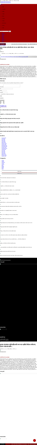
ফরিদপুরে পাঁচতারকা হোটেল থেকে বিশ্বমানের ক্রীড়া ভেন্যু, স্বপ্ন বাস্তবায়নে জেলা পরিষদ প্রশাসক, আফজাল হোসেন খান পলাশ (16, 222)
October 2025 (4, 147)
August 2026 (4, 137)
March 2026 (4, 142)
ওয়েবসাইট (1, 92)
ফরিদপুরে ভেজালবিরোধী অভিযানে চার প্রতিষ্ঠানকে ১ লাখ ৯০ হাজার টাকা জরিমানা (10, 190)
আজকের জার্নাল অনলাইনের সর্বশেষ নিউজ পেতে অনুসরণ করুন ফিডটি (14, 56)
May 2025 (3, 152)
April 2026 (3, 141)
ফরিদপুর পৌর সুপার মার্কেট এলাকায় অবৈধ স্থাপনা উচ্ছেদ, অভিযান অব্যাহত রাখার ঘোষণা (11, 255)
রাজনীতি (3, 11)
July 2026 (3, 138)
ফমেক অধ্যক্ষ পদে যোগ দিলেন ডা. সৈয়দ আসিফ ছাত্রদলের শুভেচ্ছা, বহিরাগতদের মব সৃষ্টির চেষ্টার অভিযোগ (13, 235)
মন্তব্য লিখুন (1, 86)
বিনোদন (3, 16)
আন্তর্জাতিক (3, 9)
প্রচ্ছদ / (1, 45)
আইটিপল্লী (7, 340)
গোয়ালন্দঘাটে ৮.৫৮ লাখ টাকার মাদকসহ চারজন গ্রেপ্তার (8, 114)
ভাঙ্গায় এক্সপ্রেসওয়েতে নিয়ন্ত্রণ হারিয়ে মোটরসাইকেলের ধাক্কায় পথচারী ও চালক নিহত (10, 206)
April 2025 (3, 153)
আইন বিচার (3, 45)
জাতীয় (3, 6)
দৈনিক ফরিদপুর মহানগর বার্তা (3, 59)
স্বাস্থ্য (3, 27)
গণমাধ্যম (3, 18)
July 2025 (3, 150)
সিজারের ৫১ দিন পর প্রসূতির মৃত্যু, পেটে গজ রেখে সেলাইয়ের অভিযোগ (9, 214)
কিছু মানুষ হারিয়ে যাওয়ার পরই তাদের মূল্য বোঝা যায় (6, 218)
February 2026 (4, 143)
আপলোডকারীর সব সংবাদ (3, 105)
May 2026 (3, 140)
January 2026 (4, 144)
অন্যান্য (3, 20)
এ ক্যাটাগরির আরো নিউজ (3, 106)
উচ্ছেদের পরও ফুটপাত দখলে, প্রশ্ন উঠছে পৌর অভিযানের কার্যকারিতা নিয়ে (9, 194)
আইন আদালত (4, 23)
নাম (0, 88)
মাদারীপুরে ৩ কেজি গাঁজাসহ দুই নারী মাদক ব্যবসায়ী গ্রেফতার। (8, 243)
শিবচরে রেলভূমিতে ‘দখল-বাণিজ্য (4, 198)
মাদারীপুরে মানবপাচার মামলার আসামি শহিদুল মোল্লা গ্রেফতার (7, 251)
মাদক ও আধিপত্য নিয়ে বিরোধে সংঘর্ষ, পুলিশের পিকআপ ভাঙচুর (9, 109)
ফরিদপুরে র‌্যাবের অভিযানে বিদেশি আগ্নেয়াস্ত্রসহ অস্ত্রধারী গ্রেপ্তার (8, 226)
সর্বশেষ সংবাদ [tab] (19, 171)
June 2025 (3, 151)
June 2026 (3, 139)
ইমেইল (1, 90)
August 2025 (4, 149)
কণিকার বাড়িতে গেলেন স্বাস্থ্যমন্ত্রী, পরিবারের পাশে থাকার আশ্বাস (8, 210)
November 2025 (4, 146)
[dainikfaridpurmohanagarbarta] (5, 1)
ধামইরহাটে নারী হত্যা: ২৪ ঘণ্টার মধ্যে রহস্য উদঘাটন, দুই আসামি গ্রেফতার (9, 202)
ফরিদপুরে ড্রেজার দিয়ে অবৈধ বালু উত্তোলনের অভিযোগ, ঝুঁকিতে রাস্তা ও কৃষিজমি (11, 122)
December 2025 (4, 145)
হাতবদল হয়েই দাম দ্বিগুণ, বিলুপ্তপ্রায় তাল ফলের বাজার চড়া (15, 44)
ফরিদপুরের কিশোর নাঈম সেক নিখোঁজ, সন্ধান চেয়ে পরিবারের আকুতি (9, 127)
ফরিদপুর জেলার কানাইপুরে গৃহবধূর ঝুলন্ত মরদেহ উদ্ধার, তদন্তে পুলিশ (10, 118)
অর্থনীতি (3, 161)
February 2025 (4, 155)
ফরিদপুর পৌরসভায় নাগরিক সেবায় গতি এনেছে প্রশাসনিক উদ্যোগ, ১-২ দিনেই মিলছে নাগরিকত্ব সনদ (13, 239)
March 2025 (4, 154)
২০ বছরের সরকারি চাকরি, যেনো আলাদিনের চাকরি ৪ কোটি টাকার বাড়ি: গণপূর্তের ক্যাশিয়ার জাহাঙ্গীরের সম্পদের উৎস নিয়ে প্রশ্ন (16, 247)
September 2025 (4, 148)
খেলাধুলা (3, 13)
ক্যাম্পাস (3, 25)
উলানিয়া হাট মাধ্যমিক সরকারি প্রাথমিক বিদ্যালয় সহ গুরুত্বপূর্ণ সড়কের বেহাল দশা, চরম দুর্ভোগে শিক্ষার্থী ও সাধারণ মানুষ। (17, 131)
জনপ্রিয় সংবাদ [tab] (19, 173)
